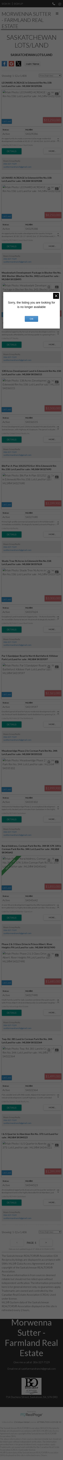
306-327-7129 (9, 163)
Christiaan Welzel (22, 1422)
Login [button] (33, 63)
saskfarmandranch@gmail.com (17, 167)
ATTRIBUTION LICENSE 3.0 (49, 1422)
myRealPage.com (31, 1415)
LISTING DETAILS (12, 151)
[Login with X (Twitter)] (18, 65)
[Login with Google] (11, 65)
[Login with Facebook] (4, 65)
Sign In (6, 3)
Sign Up (18, 3)
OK (31, 318)
